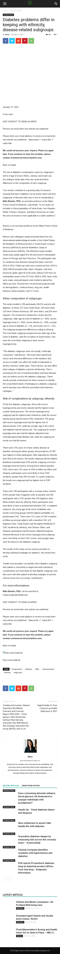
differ (37, 669)
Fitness (19, 936)
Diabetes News (16, 10)
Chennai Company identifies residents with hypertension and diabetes (35, 853)
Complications (16, 669)
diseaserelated (48, 669)
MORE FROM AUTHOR (31, 786)
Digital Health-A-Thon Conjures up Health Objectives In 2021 (47, 708)
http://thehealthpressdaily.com (30, 760)
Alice (7, 34)
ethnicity (7, 672)
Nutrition (20, 908)
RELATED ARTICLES (11, 786)
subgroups (18, 672)
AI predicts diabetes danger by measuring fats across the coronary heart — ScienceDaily (37, 839)
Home (5, 10)
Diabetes (28, 669)
